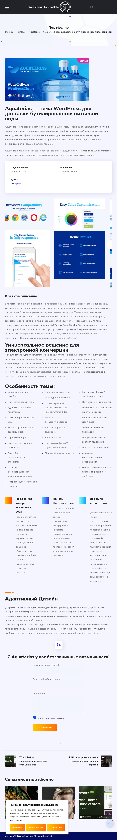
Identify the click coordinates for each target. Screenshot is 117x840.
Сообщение (48, 706)
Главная (9, 31)
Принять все (56, 827)
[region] (37, 817)
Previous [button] (5, 245)
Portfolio (21, 31)
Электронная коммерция (93, 814)
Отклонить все (36, 827)
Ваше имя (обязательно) (46, 665)
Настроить (17, 827)
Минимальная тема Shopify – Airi (95, 788)
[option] (30, 235)
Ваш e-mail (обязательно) (46, 679)
